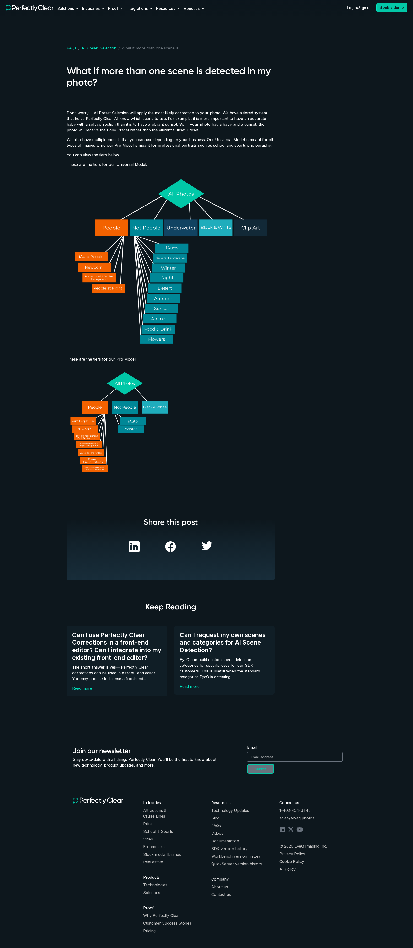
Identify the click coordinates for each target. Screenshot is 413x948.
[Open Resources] (178, 8)
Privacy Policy (292, 853)
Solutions (151, 892)
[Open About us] (203, 8)
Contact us (221, 894)
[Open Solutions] (77, 8)
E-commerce (155, 846)
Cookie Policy (291, 861)
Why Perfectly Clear (161, 915)
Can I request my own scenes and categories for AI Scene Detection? (223, 642)
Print (147, 823)
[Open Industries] (103, 8)
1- (281, 810)
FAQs (71, 48)
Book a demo (392, 7)
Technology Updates (230, 810)
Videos (217, 833)
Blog (215, 818)
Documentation (225, 841)
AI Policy (287, 869)
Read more (82, 688)
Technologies (155, 885)
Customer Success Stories (167, 923)
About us (219, 886)
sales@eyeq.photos (296, 818)
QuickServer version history (236, 863)
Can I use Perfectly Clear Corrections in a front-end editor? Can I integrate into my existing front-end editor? (116, 646)
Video (148, 839)
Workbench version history (236, 856)
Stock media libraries (162, 854)
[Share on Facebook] (134, 546)
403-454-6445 (296, 810)
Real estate (153, 862)
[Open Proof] (121, 8)
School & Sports (158, 831)
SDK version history (229, 848)
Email (252, 747)
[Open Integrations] (151, 8)
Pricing (149, 930)
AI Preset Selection (99, 48)
